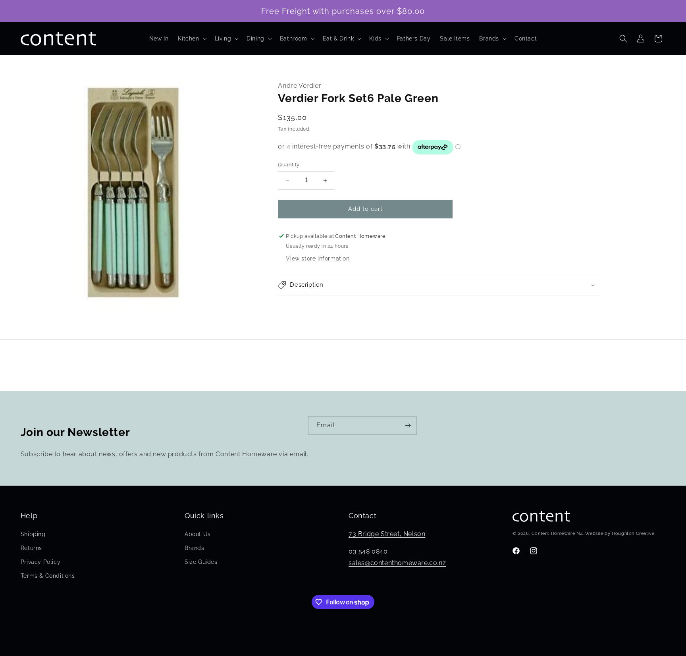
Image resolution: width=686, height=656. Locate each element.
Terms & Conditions (48, 576)
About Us (198, 534)
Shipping (33, 534)
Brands (194, 548)
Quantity (288, 165)
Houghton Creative (633, 533)
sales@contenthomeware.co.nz (397, 563)
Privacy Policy (40, 562)
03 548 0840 (368, 551)
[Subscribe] (407, 425)
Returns (31, 548)
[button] (191, 38)
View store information (317, 258)
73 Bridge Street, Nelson (387, 534)
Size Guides (201, 562)
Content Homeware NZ (557, 533)
